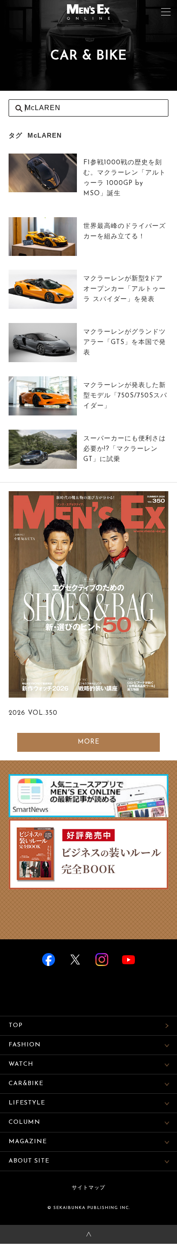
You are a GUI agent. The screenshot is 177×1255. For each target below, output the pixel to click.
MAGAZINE (28, 1141)
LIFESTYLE (27, 1103)
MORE (89, 742)
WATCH (21, 1064)
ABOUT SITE (29, 1161)
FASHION (25, 1045)
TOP (16, 1025)
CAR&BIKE (26, 1083)
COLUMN (24, 1122)
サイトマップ (88, 1187)
